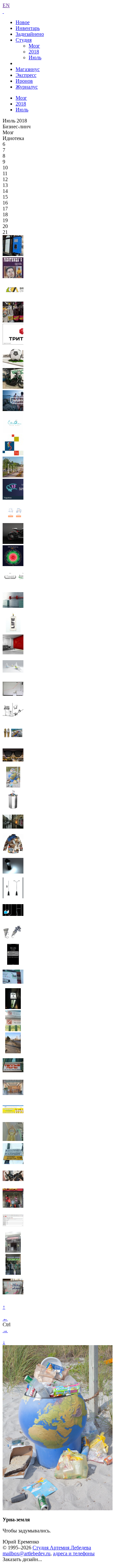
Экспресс (26, 75)
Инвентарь (28, 28)
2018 (34, 51)
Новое (23, 22)
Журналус (27, 87)
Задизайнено (30, 34)
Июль (35, 57)
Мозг (34, 46)
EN (6, 5)
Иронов (24, 81)
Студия (24, 40)
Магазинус (28, 69)
